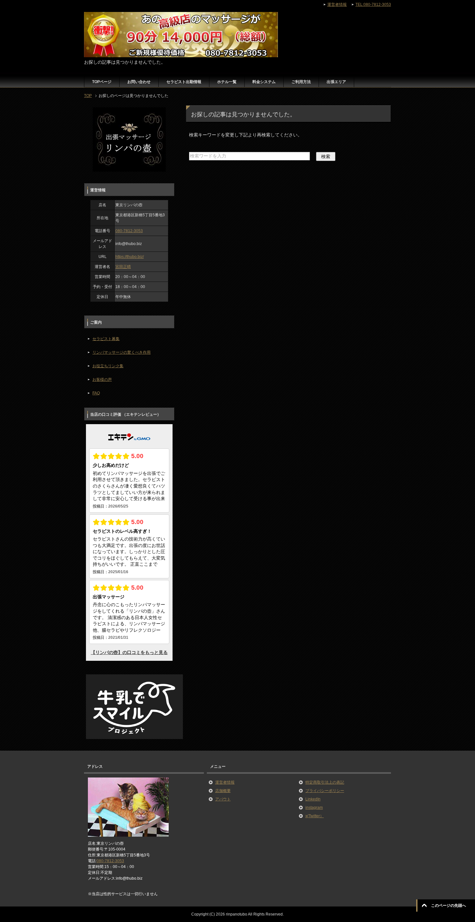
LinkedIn (313, 799)
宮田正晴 (123, 266)
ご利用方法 (301, 82)
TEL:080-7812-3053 (373, 4)
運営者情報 (225, 782)
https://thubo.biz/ (129, 256)
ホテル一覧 (227, 82)
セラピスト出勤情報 (183, 82)
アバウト (223, 799)
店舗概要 (223, 790)
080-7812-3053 (129, 231)
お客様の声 (102, 379)
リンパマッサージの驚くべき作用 (121, 352)
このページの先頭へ (448, 905)
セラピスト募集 (106, 339)
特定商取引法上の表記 (324, 782)
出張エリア (336, 82)
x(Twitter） (314, 816)
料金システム (264, 82)
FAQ (96, 393)
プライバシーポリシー (324, 790)
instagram (314, 807)
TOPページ (101, 82)
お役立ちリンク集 (107, 366)
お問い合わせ (139, 82)
